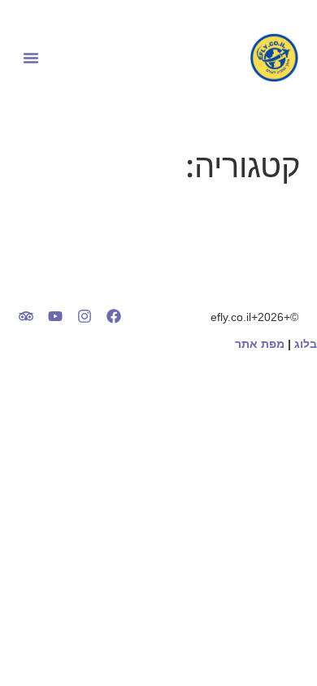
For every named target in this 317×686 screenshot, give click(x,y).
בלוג (305, 343)
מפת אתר (259, 343)
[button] (31, 58)
